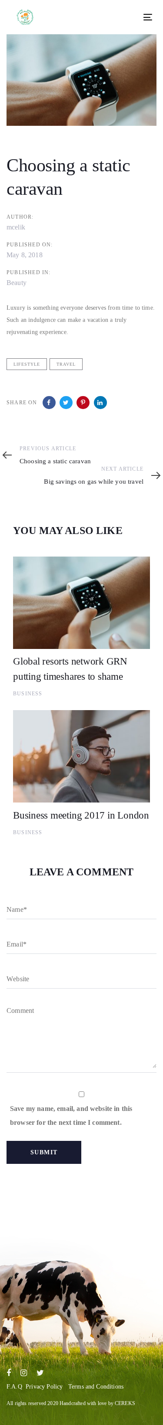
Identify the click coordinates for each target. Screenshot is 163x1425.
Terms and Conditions (95, 1386)
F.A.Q (14, 1386)
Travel (66, 364)
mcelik (16, 227)
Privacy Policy (44, 1386)
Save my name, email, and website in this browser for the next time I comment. (71, 1115)
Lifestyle (26, 364)
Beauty (17, 282)
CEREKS (125, 1403)
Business (28, 694)
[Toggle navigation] (115, 17)
